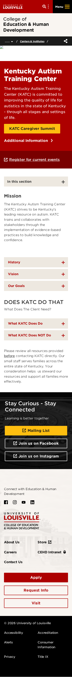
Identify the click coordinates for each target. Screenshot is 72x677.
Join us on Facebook (39, 443)
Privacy (9, 657)
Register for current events (34, 159)
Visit (36, 603)
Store (42, 542)
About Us (11, 542)
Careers (10, 552)
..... (8, 41)
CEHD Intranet (49, 552)
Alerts (8, 642)
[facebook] (6, 502)
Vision (13, 274)
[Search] (46, 6)
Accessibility (13, 633)
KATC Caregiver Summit (32, 128)
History (14, 262)
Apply (36, 577)
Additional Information (26, 140)
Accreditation (48, 633)
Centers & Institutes (32, 41)
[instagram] (15, 502)
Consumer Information (46, 645)
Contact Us (13, 562)
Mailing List (39, 430)
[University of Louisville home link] (13, 6)
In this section (19, 182)
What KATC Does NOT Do (29, 335)
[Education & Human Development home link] (22, 521)
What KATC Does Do (25, 323)
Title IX (43, 657)
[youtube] (24, 502)
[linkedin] (32, 502)
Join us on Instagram (39, 456)
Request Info (36, 590)
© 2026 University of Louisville (27, 623)
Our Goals (16, 286)
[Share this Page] (65, 41)
